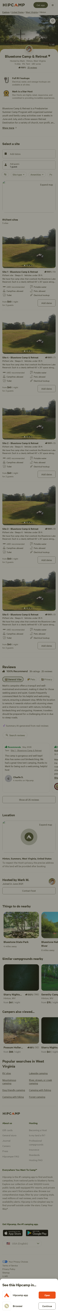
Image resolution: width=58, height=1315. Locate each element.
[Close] (29, 657)
